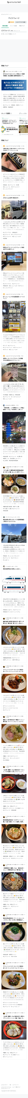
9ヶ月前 (22, 244)
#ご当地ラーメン (20, 808)
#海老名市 (14, 232)
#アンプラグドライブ (16, 234)
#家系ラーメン (12, 954)
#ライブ (5, 345)
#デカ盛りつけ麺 (7, 508)
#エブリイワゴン (7, 232)
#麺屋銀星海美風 (7, 657)
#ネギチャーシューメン (17, 858)
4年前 (7, 619)
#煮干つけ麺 (16, 506)
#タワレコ (20, 285)
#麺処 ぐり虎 (6, 756)
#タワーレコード (15, 187)
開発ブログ (18, 1087)
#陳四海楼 (5, 856)
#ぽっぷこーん (6, 187)
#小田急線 (5, 394)
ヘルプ (13, 1087)
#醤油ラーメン (12, 856)
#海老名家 (5, 954)
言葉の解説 (5, 25)
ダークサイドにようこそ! (11, 517)
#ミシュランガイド (15, 758)
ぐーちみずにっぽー (10, 566)
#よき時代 (5, 460)
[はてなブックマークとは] (11, 113)
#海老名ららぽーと (7, 609)
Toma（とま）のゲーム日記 (11, 71)
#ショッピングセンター (14, 556)
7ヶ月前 (22, 195)
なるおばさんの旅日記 (10, 405)
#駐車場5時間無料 (13, 460)
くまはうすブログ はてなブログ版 (13, 146)
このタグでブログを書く (20, 22)
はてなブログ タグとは (6, 1087)
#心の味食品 (6, 760)
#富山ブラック (13, 806)
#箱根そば (11, 394)
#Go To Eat (14, 956)
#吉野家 (5, 238)
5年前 (16, 566)
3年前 (17, 405)
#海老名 (13, 105)
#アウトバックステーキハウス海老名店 (12, 1004)
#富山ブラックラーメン (9, 808)
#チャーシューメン (7, 1056)
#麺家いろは (6, 806)
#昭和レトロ (6, 458)
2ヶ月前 (20, 71)
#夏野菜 (5, 107)
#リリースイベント (7, 347)
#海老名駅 (17, 394)
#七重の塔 (19, 456)
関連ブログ (22, 25)
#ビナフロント (14, 558)
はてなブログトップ (5, 1088)
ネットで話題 (13, 25)
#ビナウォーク (6, 105)
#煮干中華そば (16, 660)
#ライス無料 (20, 856)
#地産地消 (10, 107)
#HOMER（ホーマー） (15, 458)
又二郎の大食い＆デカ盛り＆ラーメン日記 (14, 466)
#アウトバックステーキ (9, 706)
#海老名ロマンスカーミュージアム (11, 611)
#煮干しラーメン (7, 660)
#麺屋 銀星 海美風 (7, 506)
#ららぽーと (6, 560)
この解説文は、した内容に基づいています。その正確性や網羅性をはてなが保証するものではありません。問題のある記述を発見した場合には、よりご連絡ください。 (8, 34)
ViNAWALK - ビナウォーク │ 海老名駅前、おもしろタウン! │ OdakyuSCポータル (9, 122)
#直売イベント (19, 105)
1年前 (22, 294)
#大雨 (17, 185)
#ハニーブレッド (15, 1006)
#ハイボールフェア (16, 396)
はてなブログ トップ (7, 14)
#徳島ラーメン (6, 906)
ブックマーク (5, 118)
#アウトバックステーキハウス (10, 708)
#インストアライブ (7, 189)
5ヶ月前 (22, 146)
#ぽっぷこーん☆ (16, 236)
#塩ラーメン (6, 758)
